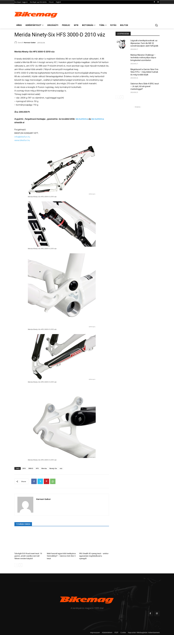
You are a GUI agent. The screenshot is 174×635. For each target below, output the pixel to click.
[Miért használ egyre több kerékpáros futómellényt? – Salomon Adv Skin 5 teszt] (62, 540)
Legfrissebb (123, 34)
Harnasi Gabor (30, 42)
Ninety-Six (53, 468)
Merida (44, 468)
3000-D (30, 468)
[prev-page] (16, 565)
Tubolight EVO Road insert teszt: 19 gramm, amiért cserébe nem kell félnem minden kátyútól (28, 555)
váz (61, 468)
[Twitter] (40, 481)
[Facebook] (154, 2)
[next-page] (20, 565)
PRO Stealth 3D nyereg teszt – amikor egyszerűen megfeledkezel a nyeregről (93, 555)
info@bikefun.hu (22, 136)
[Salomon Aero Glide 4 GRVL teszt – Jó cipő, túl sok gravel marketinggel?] (122, 87)
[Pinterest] (46, 481)
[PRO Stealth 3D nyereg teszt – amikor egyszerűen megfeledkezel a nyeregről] (94, 540)
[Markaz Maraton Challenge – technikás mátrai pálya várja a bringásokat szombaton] (122, 58)
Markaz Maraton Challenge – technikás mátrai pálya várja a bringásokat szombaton (143, 57)
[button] (156, 25)
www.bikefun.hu (22, 140)
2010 (24, 468)
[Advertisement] (107, 14)
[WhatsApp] (52, 481)
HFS (37, 468)
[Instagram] (158, 2)
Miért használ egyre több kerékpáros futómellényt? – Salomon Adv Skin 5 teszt (61, 555)
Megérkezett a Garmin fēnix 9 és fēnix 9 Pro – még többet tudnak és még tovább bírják (144, 72)
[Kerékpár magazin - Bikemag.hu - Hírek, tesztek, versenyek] (36, 14)
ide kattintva (82, 119)
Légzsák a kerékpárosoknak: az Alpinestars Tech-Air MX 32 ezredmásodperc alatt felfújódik (144, 43)
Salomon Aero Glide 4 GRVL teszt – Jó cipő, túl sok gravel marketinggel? (144, 86)
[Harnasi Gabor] (16, 42)
